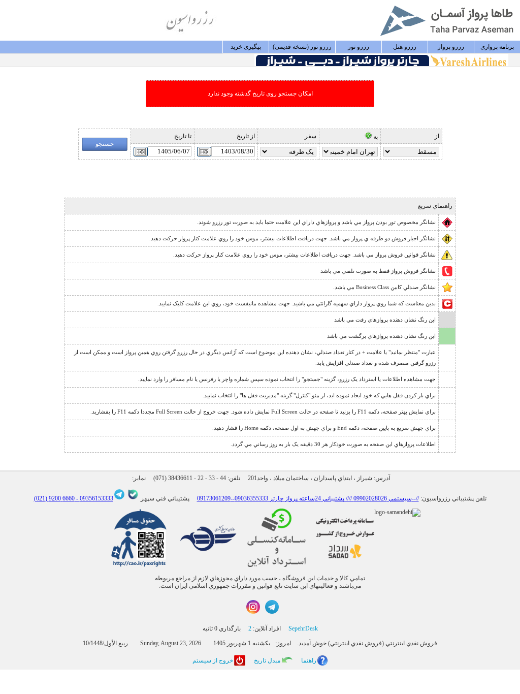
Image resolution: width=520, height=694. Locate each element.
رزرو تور (358, 46)
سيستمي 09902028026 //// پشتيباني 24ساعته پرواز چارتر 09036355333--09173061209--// (308, 498)
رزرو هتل (404, 46)
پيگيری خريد (246, 46)
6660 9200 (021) (54, 498)
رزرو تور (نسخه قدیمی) (302, 46)
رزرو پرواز (451, 46)
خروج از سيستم (212, 660)
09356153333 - (94, 498)
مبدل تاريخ (267, 660)
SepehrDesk (303, 628)
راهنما (308, 660)
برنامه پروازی (497, 46)
